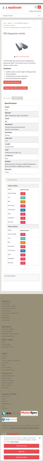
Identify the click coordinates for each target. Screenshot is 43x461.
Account (4, 401)
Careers (4, 356)
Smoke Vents (6, 320)
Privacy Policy (14, 442)
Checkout (5, 408)
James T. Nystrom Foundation (11, 360)
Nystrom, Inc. (12, 13)
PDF (23, 193)
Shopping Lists (6, 403)
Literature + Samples (8, 329)
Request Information (8, 380)
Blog (3, 342)
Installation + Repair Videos (10, 334)
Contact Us (5, 387)
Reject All (21, 451)
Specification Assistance (12, 82)
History (4, 358)
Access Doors (6, 304)
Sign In (4, 399)
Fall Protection (6, 311)
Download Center (7, 331)
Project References (8, 347)
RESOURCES (6, 327)
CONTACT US (7, 373)
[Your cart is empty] (35, 7)
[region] (21, 448)
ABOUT (5, 353)
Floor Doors (5, 315)
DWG (23, 197)
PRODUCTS (6, 301)
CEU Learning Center (8, 336)
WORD (23, 210)
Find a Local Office (7, 383)
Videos (14, 98)
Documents (12, 180)
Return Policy (6, 396)
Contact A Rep (21, 88)
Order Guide (19, 98)
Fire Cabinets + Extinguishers (10, 313)
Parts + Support (6, 385)
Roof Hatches (6, 318)
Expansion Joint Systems (9, 308)
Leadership (5, 363)
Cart (3, 406)
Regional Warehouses (8, 376)
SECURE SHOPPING (9, 394)
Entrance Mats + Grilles (9, 306)
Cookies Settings (21, 446)
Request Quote (9, 88)
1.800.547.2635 (35, 11)
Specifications (7, 98)
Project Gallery (6, 344)
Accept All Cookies (21, 457)
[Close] (40, 438)
